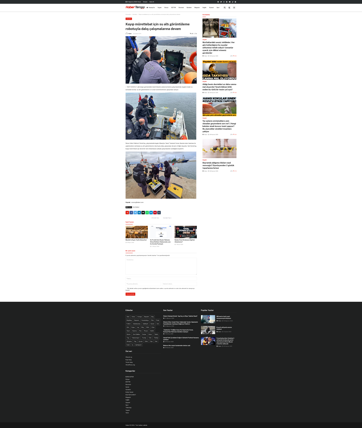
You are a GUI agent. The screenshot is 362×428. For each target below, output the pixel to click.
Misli (147, 327)
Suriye (144, 334)
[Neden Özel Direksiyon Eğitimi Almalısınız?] (186, 232)
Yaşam (159, 7)
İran (156, 341)
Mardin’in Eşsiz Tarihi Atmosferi (136, 240)
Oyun (128, 331)
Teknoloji (128, 407)
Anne (133, 317)
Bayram (146, 317)
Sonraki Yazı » (167, 218)
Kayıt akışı (129, 360)
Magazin (197, 7)
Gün (128, 327)
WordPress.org (130, 365)
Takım (156, 334)
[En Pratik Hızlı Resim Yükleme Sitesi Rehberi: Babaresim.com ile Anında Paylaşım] (161, 232)
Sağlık (204, 7)
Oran (153, 327)
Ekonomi (181, 7)
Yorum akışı (129, 362)
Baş (152, 317)
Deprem (136, 320)
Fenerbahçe (145, 320)
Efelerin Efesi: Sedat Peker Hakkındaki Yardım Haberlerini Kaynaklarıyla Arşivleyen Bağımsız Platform (180, 323)
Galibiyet (145, 324)
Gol (158, 324)
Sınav (150, 334)
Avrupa (139, 317)
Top (128, 338)
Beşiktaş (129, 320)
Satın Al (152, 2)
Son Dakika (136, 207)
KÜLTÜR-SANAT (131, 395)
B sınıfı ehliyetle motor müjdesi (224, 328)
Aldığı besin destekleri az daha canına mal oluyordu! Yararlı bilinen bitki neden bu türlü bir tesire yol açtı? (219, 87)
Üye (151, 341)
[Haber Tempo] (135, 7)
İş (132, 345)
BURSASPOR (130, 377)
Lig (138, 327)
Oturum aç (129, 357)
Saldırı (152, 331)
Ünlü (146, 341)
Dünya (166, 7)
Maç (142, 327)
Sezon (128, 334)
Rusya (146, 331)
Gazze (152, 324)
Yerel (127, 413)
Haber (130, 33)
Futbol (129, 324)
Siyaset (211, 7)
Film (152, 320)
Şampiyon (138, 345)
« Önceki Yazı (155, 218)
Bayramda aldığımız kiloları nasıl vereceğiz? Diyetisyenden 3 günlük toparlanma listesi (218, 165)
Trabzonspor (136, 338)
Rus (140, 331)
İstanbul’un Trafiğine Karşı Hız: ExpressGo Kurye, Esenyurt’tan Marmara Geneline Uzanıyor (178, 331)
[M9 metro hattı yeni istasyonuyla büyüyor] (208, 319)
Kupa (133, 327)
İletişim (145, 2)
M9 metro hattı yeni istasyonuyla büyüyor (224, 317)
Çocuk (140, 341)
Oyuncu (134, 331)
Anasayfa (152, 7)
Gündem (189, 7)
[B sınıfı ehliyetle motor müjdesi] (208, 330)
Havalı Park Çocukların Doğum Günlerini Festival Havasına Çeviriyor (181, 338)
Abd (128, 317)
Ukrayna (129, 341)
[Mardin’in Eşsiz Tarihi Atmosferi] (137, 232)
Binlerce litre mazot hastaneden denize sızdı (176, 345)
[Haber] (127, 34)
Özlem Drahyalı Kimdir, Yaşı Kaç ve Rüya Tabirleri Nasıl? (180, 316)
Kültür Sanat (129, 392)
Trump (144, 338)
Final (157, 320)
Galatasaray (136, 324)
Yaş (135, 341)
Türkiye (156, 338)
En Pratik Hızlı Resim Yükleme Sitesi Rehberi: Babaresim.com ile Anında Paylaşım (160, 242)
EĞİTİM (173, 7)
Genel (127, 387)
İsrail (128, 345)
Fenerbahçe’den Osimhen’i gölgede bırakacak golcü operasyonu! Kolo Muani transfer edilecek (225, 341)
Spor (218, 7)
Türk (150, 338)
